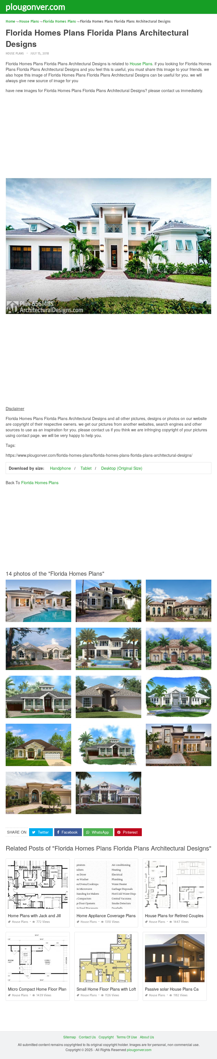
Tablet (86, 468)
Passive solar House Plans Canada (176, 989)
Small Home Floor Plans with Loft (106, 989)
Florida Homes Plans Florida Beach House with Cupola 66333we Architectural (67, 712)
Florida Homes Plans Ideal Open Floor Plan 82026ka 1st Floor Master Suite (64, 760)
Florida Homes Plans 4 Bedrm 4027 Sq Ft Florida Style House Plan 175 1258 (136, 808)
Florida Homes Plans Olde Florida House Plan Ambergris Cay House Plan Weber (139, 760)
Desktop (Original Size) (121, 468)
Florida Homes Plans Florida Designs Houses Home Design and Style (131, 664)
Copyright (106, 1036)
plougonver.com (35, 6)
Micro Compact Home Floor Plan (37, 989)
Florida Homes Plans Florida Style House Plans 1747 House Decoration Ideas (67, 664)
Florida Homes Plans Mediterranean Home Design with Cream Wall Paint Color (138, 616)
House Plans (15, 53)
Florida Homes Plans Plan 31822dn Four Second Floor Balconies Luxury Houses (69, 616)
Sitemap (69, 1036)
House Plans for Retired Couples (174, 915)
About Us (147, 1036)
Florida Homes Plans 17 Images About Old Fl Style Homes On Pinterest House (67, 808)
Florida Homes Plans (39, 482)
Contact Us (87, 1036)
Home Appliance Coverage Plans (106, 915)
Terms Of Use (126, 1036)
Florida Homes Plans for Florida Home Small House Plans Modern (128, 712)
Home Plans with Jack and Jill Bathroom (43, 915)
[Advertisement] (108, 137)
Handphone (60, 468)
